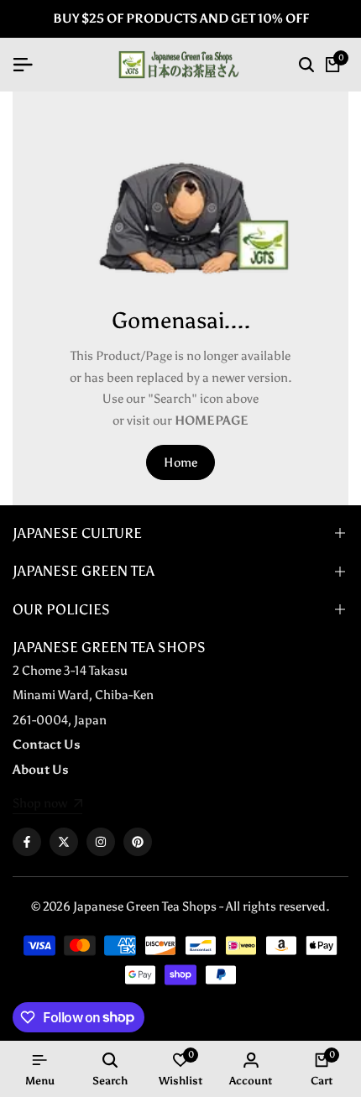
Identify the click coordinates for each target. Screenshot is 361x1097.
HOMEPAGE (212, 420)
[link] (47, 805)
